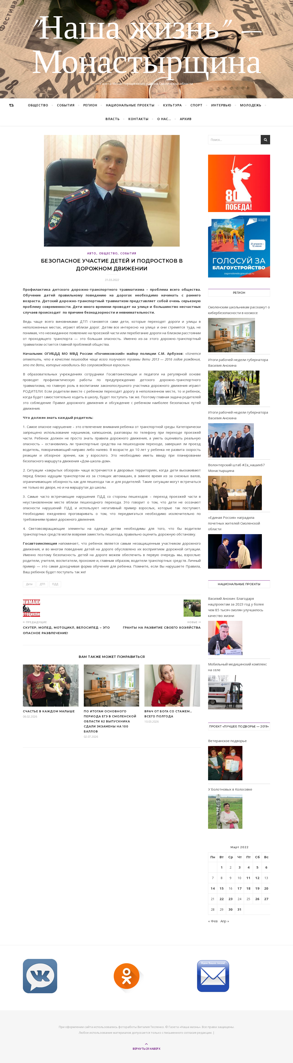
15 (222, 888)
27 (266, 898)
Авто (91, 253)
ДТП (42, 584)
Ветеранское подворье (227, 740)
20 (266, 888)
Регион (90, 105)
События (66, 105)
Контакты (138, 119)
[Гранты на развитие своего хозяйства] (192, 608)
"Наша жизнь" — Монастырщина (146, 46)
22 (222, 898)
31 (239, 909)
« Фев (213, 921)
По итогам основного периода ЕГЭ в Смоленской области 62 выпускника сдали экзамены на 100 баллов (110, 721)
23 (230, 898)
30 (230, 909)
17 (239, 888)
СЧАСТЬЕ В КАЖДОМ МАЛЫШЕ (49, 711)
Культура (172, 105)
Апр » (224, 921)
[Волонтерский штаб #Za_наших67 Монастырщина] (235, 493)
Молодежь (250, 105)
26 (257, 898)
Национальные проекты (130, 105)
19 (257, 888)
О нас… (164, 119)
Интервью (221, 105)
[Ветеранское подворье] (225, 764)
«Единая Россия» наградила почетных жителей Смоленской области (234, 523)
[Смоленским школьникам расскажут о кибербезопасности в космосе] (231, 335)
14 (213, 888)
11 (248, 877)
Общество (38, 105)
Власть (113, 119)
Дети (29, 584)
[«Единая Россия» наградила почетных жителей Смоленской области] (235, 551)
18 (248, 888)
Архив (186, 119)
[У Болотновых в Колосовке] (225, 812)
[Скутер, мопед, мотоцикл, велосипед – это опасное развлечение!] (31, 608)
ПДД (55, 584)
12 (257, 877)
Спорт (196, 105)
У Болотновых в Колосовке (230, 789)
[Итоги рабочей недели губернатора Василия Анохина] (234, 388)
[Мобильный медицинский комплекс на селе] (225, 693)
